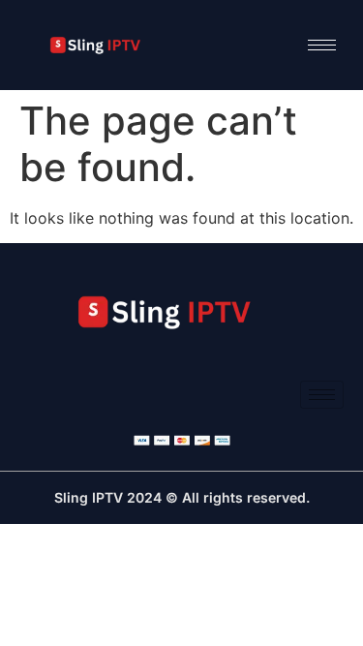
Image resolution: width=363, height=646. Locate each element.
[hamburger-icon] (322, 45)
